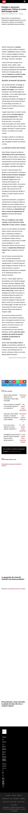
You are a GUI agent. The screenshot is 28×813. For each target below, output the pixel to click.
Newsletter (16, 798)
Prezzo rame (4, 747)
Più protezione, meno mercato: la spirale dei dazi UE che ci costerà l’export (13, 704)
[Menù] (25, 1)
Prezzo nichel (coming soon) (4, 759)
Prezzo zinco (4, 752)
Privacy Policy (20, 801)
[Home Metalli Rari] (4, 3)
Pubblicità (22, 798)
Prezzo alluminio (4, 749)
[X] (3, 776)
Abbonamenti (5, 798)
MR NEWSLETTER (15, 451)
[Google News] (3, 786)
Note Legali (13, 801)
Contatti (14, 795)
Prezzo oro (4, 754)
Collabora (19, 795)
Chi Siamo (8, 795)
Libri (11, 798)
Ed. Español (14, 804)
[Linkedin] (3, 778)
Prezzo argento (4, 757)
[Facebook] (3, 773)
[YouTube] (3, 781)
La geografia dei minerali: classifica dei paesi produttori (12, 578)
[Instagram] (3, 784)
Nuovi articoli (6, 801)
